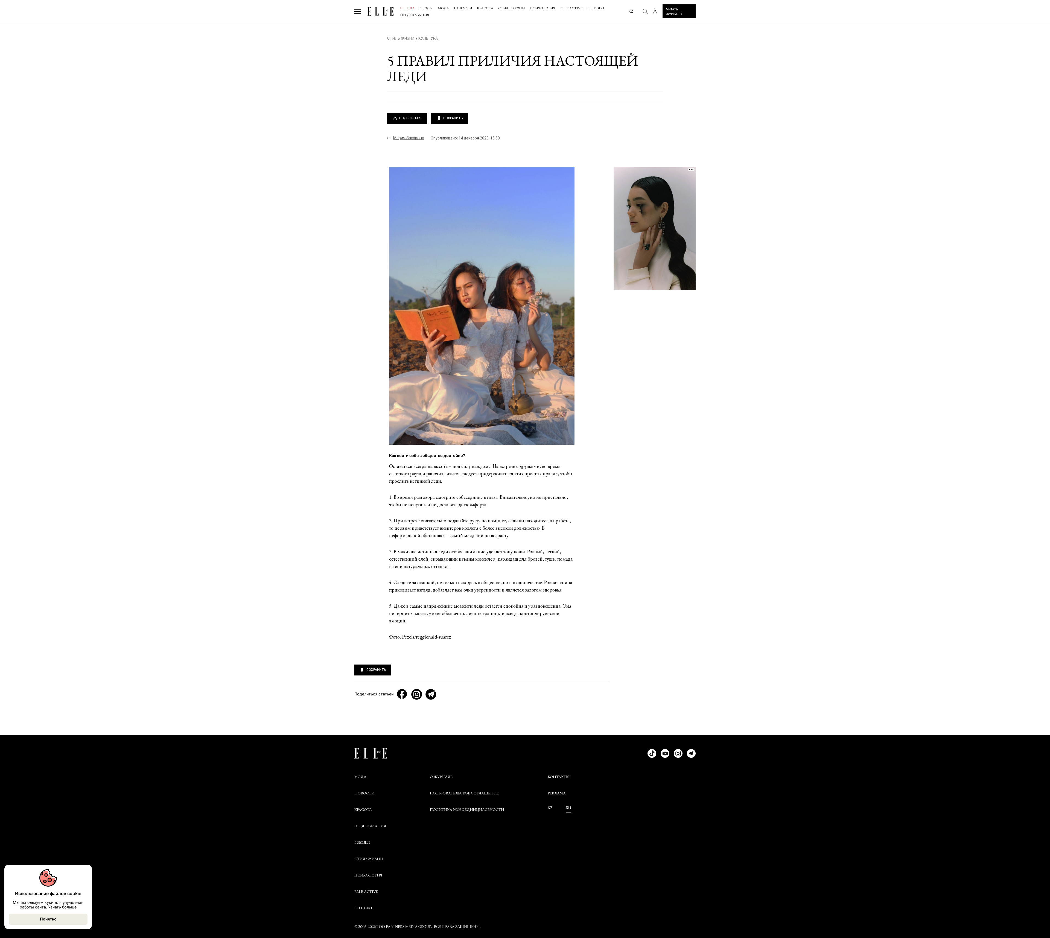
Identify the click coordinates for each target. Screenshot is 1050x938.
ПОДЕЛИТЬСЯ (410, 118)
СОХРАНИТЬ (453, 118)
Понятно (48, 919)
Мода (443, 8)
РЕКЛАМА (557, 793)
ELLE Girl (596, 8)
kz (630, 11)
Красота (485, 8)
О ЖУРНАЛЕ (441, 776)
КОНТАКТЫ (559, 776)
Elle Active (571, 8)
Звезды (426, 8)
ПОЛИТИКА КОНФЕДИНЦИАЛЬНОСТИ (467, 809)
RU (568, 808)
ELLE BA (407, 7)
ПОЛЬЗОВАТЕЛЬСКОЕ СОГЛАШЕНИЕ (464, 793)
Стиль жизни (511, 8)
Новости (463, 8)
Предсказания (414, 15)
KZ (550, 808)
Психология (542, 8)
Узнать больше (62, 907)
